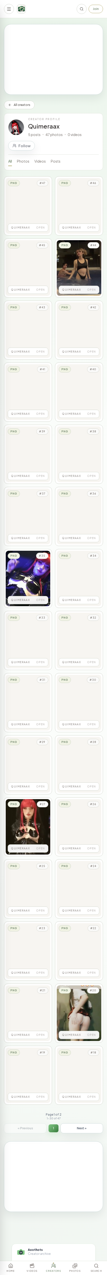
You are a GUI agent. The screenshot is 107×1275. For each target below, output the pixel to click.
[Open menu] (9, 9)
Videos (40, 161)
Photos (23, 161)
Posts (55, 161)
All (10, 161)
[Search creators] (82, 9)
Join (96, 9)
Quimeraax (43, 126)
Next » (82, 1128)
